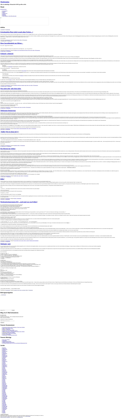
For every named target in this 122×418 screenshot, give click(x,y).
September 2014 (4, 361)
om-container (23, 290)
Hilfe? (2, 179)
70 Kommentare (35, 85)
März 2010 (4, 382)
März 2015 (4, 360)
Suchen (1, 310)
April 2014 (4, 363)
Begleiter (21, 75)
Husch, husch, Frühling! (21, 327)
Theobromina (4, 2)
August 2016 (4, 357)
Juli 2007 (3, 410)
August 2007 (4, 409)
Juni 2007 (3, 411)
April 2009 (4, 392)
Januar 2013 (4, 370)
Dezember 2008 (4, 395)
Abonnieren (2, 322)
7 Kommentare (30, 290)
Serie (6, 45)
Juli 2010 (3, 379)
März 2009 (4, 393)
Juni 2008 (3, 400)
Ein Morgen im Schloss (7, 149)
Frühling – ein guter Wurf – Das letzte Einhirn (9, 331)
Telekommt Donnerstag (8, 110)
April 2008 (4, 402)
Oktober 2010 (4, 378)
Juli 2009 (3, 389)
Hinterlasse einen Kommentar (33, 240)
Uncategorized (7, 50)
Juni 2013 (3, 368)
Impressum (4, 14)
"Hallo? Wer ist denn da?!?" (9, 132)
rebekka (3, 328)
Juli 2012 (3, 375)
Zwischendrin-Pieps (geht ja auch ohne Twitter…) (16, 32)
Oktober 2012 (4, 373)
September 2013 (4, 366)
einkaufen (22, 85)
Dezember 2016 (4, 355)
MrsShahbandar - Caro (5, 330)
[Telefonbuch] (0, 135)
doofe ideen (19, 85)
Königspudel (10, 66)
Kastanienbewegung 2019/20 (6, 341)
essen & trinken (16, 240)
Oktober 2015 (4, 359)
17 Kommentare (22, 145)
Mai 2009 (3, 391)
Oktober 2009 (4, 387)
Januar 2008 (4, 405)
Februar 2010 (4, 383)
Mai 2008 (3, 401)
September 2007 (4, 408)
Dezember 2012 (4, 371)
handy (25, 85)
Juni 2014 (3, 362)
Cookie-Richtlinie (27, 416)
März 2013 (4, 369)
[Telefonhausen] (0, 47)
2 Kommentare (19, 198)
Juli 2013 (3, 367)
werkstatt (27, 240)
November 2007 (4, 406)
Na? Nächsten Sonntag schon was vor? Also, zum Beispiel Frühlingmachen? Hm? (14, 343)
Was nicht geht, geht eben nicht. (10, 88)
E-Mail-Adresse (2, 320)
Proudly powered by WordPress (5, 417)
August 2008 (4, 399)
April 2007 (4, 412)
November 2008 (4, 396)
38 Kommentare (37, 50)
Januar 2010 (4, 384)
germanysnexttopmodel (22, 128)
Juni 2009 (3, 390)
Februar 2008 (4, 404)
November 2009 (4, 386)
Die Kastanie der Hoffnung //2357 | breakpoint (9, 327)
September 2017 (4, 353)
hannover (26, 50)
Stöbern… (3, 12)
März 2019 (4, 350)
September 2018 (4, 351)
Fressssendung (8, 334)
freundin (17, 128)
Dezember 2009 (4, 385)
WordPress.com (20, 417)
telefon (33, 50)
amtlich (15, 175)
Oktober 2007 (4, 407)
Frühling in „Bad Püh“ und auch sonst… (8, 342)
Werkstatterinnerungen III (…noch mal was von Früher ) (18, 202)
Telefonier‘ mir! (5, 244)
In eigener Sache (4, 13)
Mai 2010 (3, 381)
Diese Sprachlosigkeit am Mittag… (11, 43)
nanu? (31, 50)
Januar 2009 (4, 394)
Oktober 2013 (4, 365)
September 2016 (4, 356)
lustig (20, 240)
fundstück (15, 50)
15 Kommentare (33, 128)
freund (15, 128)
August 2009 (4, 388)
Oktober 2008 (4, 397)
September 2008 (4, 398)
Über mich (3, 11)
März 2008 (4, 403)
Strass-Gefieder (24, 70)
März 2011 (4, 377)
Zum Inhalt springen (3, 9)
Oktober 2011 (4, 376)
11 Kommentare (25, 175)
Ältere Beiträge (3, 294)
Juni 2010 (3, 380)
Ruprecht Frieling (5, 333)
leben (29, 50)
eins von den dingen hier (21, 50)
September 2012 (4, 374)
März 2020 (4, 347)
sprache (22, 240)
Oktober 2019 (4, 348)
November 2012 (4, 372)
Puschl (10, 79)
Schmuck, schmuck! (6, 53)
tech (29, 85)
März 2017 (4, 354)
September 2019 (4, 349)
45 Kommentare (28, 107)
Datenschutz (4, 15)
